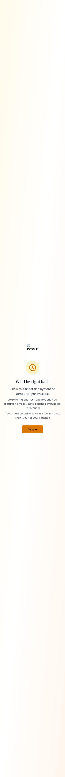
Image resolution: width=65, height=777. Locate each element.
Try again (33, 429)
